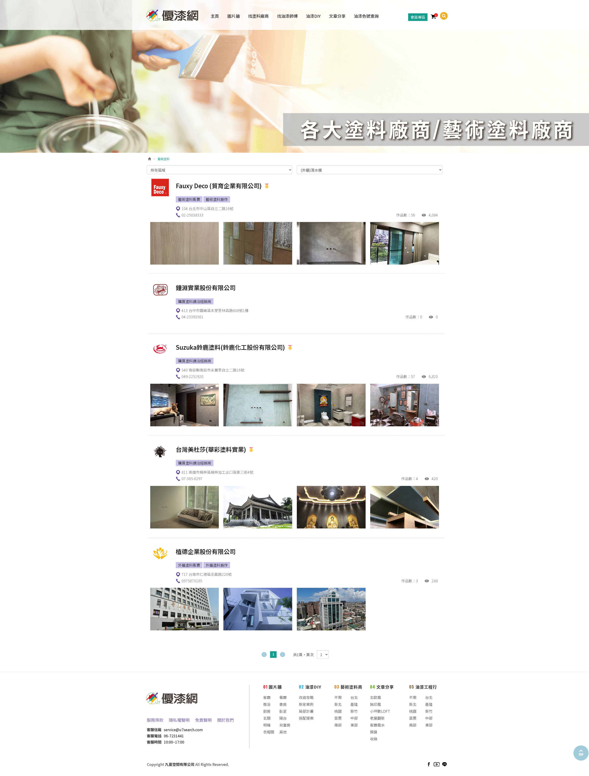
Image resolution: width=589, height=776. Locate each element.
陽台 (283, 718)
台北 (354, 697)
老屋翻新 (377, 718)
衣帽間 (268, 732)
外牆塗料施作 (217, 565)
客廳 (267, 697)
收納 (373, 738)
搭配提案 (306, 718)
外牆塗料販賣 (189, 565)
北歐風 (375, 697)
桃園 (338, 711)
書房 (283, 704)
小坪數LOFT (380, 711)
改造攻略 (306, 697)
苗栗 (338, 718)
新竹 (354, 711)
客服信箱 (154, 729)
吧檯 (267, 725)
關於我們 (225, 720)
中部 (354, 718)
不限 (338, 697)
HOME (172, 15)
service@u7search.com (183, 729)
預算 (373, 732)
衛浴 (267, 704)
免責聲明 (203, 720)
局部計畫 (306, 711)
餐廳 (283, 697)
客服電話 (154, 735)
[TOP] (580, 753)
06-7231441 (174, 735)
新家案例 (306, 704)
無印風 (375, 704)
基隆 (354, 704)
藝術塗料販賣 (189, 199)
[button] (442, 16)
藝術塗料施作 (217, 199)
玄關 (267, 718)
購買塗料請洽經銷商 (194, 301)
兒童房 (284, 725)
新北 (338, 704)
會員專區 (417, 17)
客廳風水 (377, 725)
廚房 (267, 711)
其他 (283, 732)
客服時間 (154, 741)
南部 (338, 725)
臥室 (283, 711)
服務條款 (155, 720)
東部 (354, 725)
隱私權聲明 (179, 720)
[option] (294, 76)
